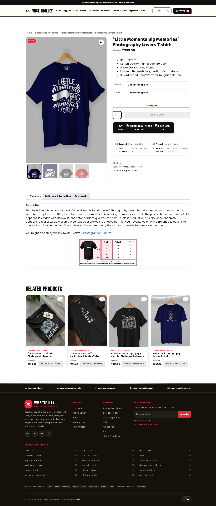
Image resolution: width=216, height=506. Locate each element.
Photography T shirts (127, 170)
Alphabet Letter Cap (51, 475)
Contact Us (79, 408)
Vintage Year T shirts (165, 465)
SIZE (118, 92)
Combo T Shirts (51, 470)
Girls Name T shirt (108, 460)
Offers (83, 10)
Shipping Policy (111, 417)
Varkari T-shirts (120, 10)
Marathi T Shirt (108, 455)
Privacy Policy (110, 412)
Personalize (79, 426)
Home (58, 10)
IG (35, 433)
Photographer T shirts (46, 33)
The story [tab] (35, 196)
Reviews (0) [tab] (81, 196)
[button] (101, 42)
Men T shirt (108, 450)
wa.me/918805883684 (146, 424)
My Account (79, 422)
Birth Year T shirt (51, 465)
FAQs (75, 417)
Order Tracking (111, 436)
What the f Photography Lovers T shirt (166, 354)
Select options (51, 364)
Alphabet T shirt (108, 475)
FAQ (105, 431)
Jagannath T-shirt (137, 10)
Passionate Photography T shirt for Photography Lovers (127, 354)
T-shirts (51, 450)
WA (42, 433)
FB (27, 433)
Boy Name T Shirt (51, 460)
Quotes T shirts (165, 470)
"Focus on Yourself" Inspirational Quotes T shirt (85, 354)
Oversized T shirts (165, 460)
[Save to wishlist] (60, 299)
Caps (75, 10)
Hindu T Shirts (108, 470)
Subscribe (184, 414)
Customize (105, 10)
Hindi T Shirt (165, 450)
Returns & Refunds (113, 408)
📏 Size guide (151, 105)
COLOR (118, 84)
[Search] (168, 11)
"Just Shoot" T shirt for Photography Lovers (41, 354)
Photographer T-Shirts (97, 233)
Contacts (108, 426)
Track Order (79, 412)
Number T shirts (51, 455)
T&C (105, 422)
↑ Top (187, 499)
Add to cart (157, 115)
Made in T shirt (108, 465)
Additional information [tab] (58, 196)
